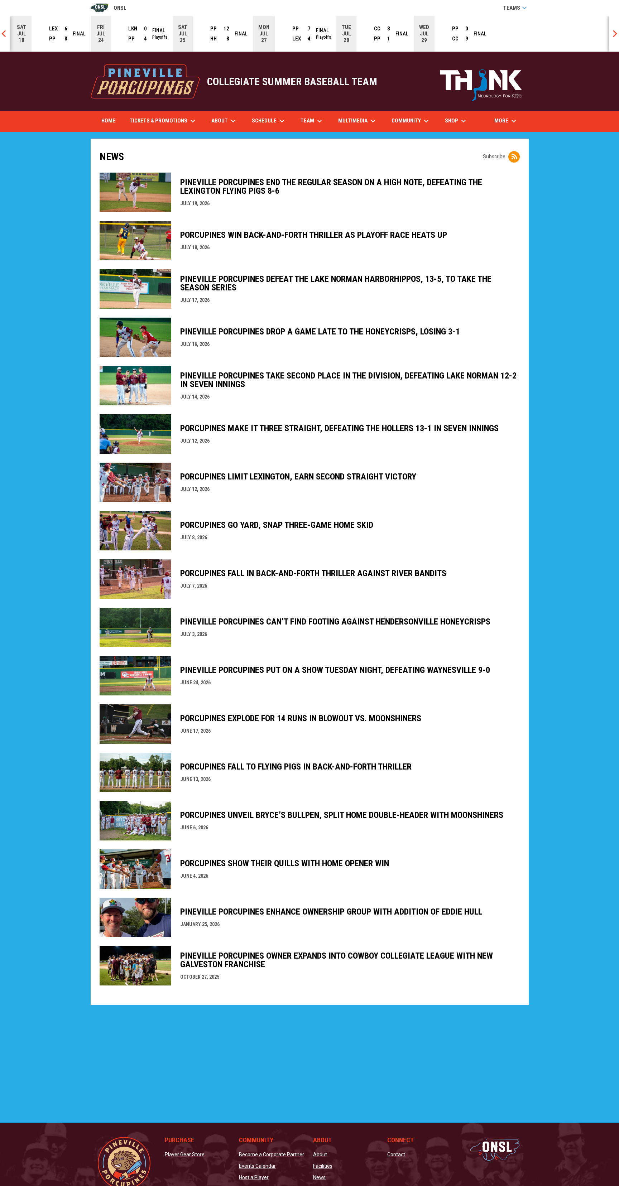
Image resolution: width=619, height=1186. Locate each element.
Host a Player (254, 1177)
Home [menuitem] (108, 120)
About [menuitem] (224, 121)
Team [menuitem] (312, 121)
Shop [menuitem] (459, 121)
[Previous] (5, 34)
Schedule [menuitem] (269, 121)
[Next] (613, 34)
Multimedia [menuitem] (357, 121)
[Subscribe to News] (514, 157)
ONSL (109, 8)
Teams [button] (516, 8)
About (320, 1154)
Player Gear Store (185, 1154)
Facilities (322, 1166)
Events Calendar (257, 1166)
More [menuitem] (506, 121)
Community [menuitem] (411, 121)
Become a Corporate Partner (271, 1154)
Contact (396, 1154)
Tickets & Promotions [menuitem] (163, 121)
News (319, 1177)
